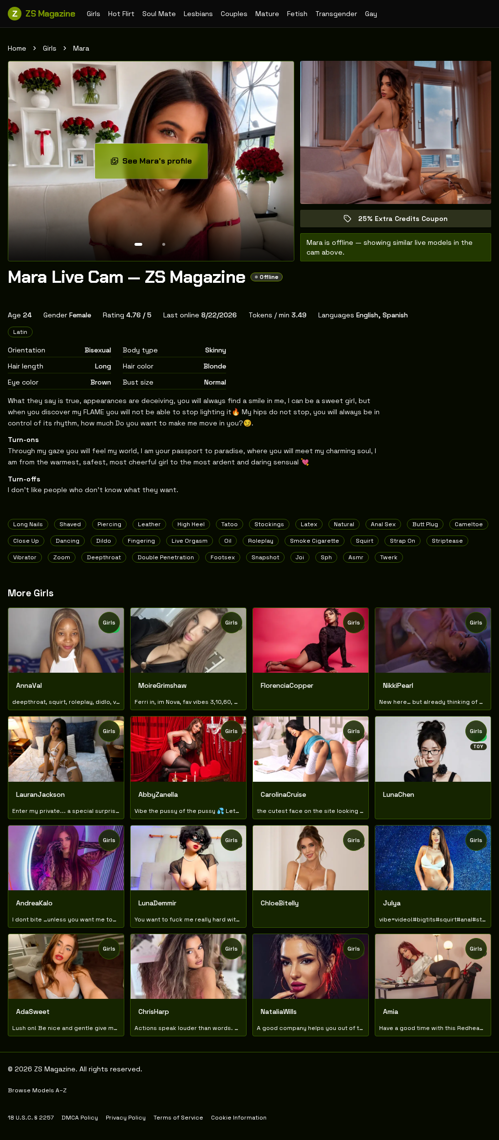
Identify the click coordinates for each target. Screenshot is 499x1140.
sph (326, 557)
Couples (234, 13)
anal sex (383, 524)
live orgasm (190, 541)
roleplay (260, 541)
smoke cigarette (314, 541)
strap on (402, 541)
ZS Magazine (43, 13)
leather (149, 524)
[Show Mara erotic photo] (138, 244)
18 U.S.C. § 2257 (31, 1118)
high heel (191, 524)
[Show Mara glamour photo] (163, 244)
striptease (447, 541)
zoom (61, 557)
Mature (267, 13)
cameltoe (469, 524)
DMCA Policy (79, 1118)
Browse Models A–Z (37, 1090)
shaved (70, 524)
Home (17, 48)
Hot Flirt (121, 13)
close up (26, 541)
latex (309, 524)
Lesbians (198, 13)
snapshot (265, 557)
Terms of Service (178, 1118)
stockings (269, 524)
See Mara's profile (165, 164)
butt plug (425, 524)
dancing (67, 541)
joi (300, 557)
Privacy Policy (126, 1118)
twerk (389, 557)
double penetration (165, 557)
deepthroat (104, 557)
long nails (28, 524)
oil (227, 541)
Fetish (297, 13)
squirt (364, 541)
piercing (109, 524)
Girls (93, 13)
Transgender (336, 13)
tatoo (229, 524)
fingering (141, 541)
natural (344, 524)
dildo (103, 541)
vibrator (25, 557)
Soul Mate (159, 13)
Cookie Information (239, 1118)
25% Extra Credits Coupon (409, 220)
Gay (371, 13)
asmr (356, 557)
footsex (223, 557)
